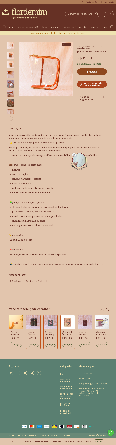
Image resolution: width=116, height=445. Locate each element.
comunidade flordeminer (66, 387)
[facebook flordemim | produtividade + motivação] (18, 373)
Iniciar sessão (91, 2)
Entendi (99, 441)
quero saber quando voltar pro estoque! (93, 84)
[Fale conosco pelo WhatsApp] (111, 432)
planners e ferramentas (75, 27)
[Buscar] (97, 13)
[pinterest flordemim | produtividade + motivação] (39, 373)
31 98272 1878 (86, 378)
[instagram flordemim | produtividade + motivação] (11, 373)
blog (62, 374)
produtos (86, 46)
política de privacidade (66, 412)
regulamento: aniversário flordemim (66, 396)
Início (79, 46)
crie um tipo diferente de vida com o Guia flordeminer (58, 33)
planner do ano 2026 (28, 27)
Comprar (17, 344)
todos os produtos (50, 27)
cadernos (95, 27)
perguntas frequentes (65, 404)
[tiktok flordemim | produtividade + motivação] (32, 373)
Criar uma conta (107, 2)
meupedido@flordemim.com (93, 384)
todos (94, 46)
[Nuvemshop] (98, 436)
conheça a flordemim (65, 380)
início (10, 27)
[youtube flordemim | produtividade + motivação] (25, 373)
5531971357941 (86, 373)
